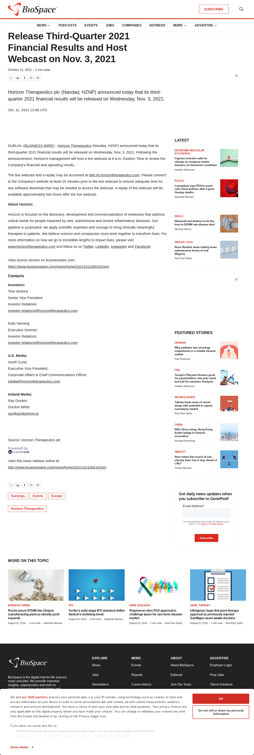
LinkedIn (102, 247)
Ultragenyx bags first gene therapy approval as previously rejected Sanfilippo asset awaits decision (214, 614)
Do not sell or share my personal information (220, 712)
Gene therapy (200, 605)
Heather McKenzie (185, 169)
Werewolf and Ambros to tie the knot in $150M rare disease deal (195, 222)
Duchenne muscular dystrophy (189, 152)
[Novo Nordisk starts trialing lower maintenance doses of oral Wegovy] (229, 250)
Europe (56, 496)
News (42, 25)
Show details (19, 747)
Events (91, 25)
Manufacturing (19, 605)
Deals (179, 216)
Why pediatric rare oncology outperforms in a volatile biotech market (195, 351)
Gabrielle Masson (184, 197)
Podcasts (68, 25)
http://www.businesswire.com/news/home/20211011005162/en (57, 467)
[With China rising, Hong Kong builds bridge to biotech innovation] (229, 432)
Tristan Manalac (183, 468)
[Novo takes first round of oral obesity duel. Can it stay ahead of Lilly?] (229, 459)
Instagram (119, 247)
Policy (179, 180)
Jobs (110, 25)
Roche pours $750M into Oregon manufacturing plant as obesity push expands (34, 614)
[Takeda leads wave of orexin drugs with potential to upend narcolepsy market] (229, 405)
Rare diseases (140, 605)
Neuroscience (185, 397)
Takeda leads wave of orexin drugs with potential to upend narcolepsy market (193, 405)
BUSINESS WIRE (39, 146)
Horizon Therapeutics (74, 146)
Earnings (18, 496)
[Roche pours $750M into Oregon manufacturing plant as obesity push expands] (36, 585)
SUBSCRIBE (213, 9)
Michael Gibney (183, 229)
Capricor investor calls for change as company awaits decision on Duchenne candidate (196, 162)
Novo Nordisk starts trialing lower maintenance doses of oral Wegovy (196, 250)
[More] (49, 25)
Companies (131, 25)
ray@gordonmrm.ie (23, 414)
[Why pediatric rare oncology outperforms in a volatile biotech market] (229, 350)
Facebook (142, 247)
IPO (71, 605)
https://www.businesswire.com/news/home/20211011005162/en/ (58, 267)
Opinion (180, 342)
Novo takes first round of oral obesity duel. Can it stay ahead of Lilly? (196, 460)
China (179, 424)
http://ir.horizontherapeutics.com (114, 175)
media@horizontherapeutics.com (34, 381)
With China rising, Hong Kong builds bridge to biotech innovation (193, 433)
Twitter (88, 247)
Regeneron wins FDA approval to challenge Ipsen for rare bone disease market (155, 614)
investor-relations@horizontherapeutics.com (43, 311)
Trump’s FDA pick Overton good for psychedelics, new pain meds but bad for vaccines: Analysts (195, 378)
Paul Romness (182, 359)
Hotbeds (157, 25)
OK (221, 698)
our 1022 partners (35, 697)
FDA (177, 370)
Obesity (180, 451)
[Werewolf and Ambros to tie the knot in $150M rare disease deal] (229, 224)
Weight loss (184, 242)
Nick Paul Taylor (183, 258)
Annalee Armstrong (185, 440)
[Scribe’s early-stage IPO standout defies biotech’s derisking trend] (97, 585)
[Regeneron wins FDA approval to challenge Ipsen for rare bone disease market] (157, 585)
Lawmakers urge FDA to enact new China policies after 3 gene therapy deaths (194, 189)
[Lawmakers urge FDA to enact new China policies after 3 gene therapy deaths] (229, 188)
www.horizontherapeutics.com (31, 247)
